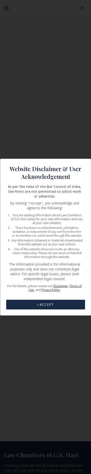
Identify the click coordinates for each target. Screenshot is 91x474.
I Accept (45, 304)
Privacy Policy (50, 290)
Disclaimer (60, 286)
